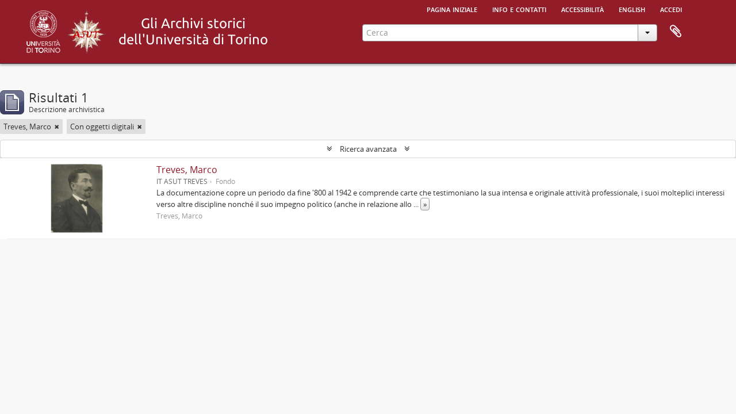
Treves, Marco (186, 169)
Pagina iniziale (452, 8)
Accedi (671, 8)
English (632, 8)
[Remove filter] (57, 126)
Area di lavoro (675, 31)
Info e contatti (519, 8)
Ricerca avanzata (368, 149)
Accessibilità (582, 8)
